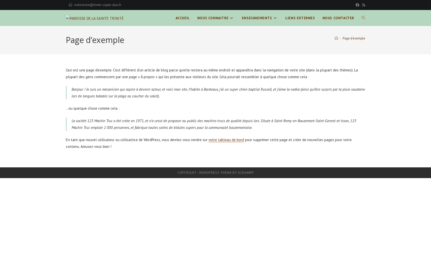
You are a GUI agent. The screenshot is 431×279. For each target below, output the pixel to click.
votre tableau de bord (226, 139)
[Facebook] (357, 4)
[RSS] (363, 4)
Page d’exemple (354, 38)
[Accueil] (336, 38)
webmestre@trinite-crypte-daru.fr (97, 5)
